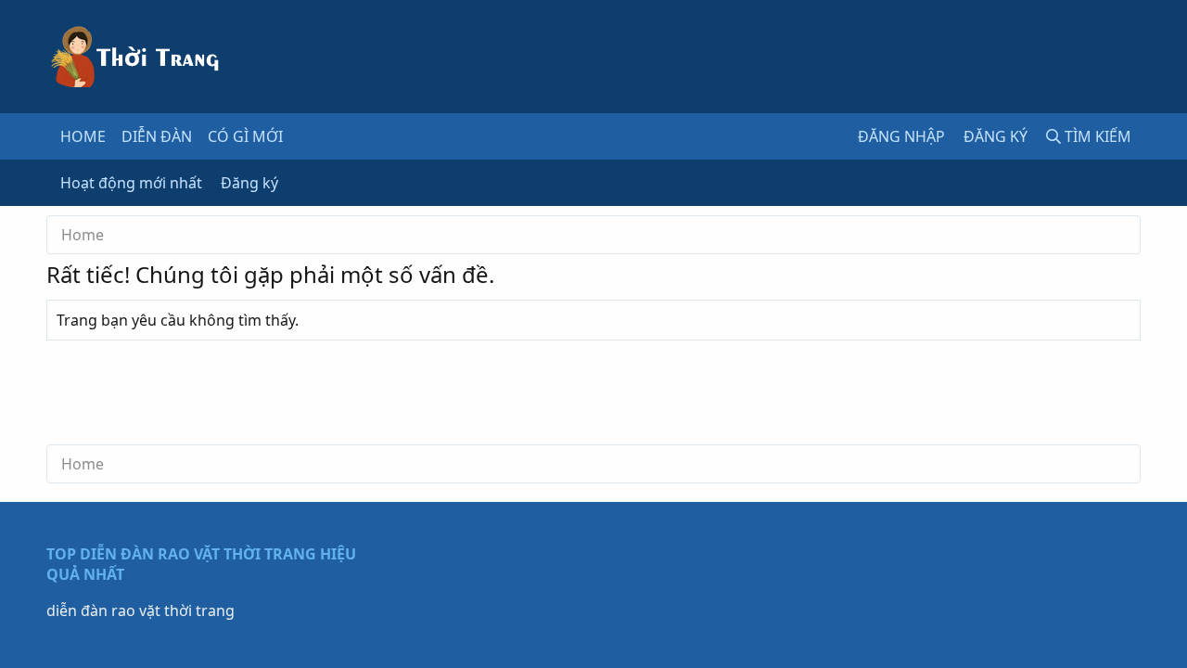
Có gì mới (245, 136)
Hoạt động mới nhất (131, 183)
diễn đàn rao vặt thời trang (140, 610)
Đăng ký (249, 183)
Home (83, 136)
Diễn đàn (156, 136)
